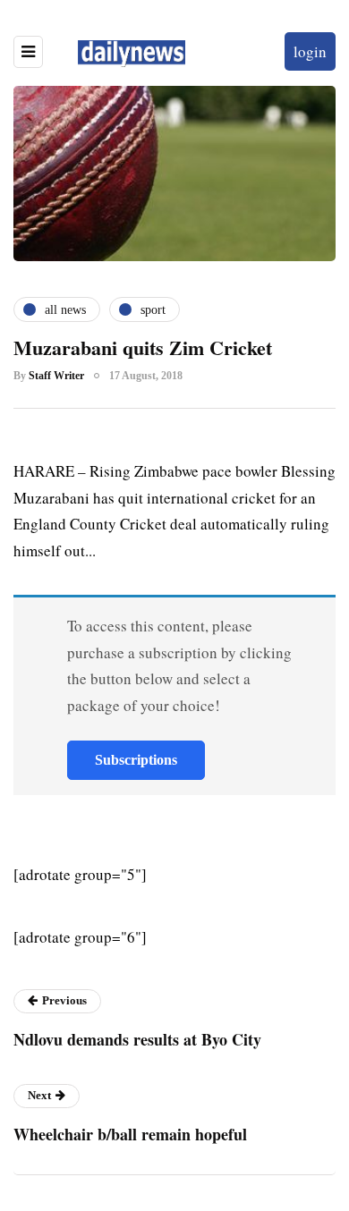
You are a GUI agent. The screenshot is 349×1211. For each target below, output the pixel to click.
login (310, 51)
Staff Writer (56, 375)
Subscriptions (136, 759)
